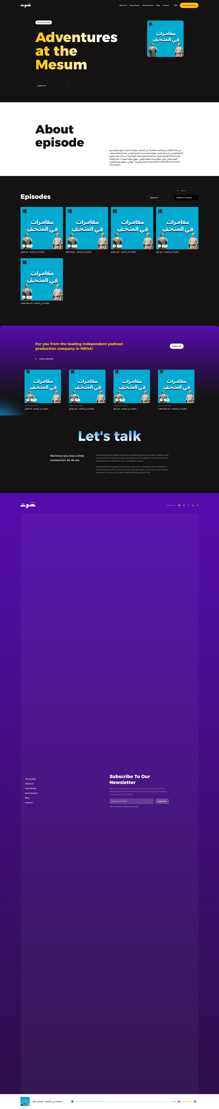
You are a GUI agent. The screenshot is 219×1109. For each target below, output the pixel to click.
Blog (158, 5)
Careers (166, 5)
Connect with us (189, 5)
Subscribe (162, 801)
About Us (123, 5)
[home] (26, 5)
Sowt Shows (135, 5)
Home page (30, 779)
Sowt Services (148, 5)
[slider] (123, 1101)
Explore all (176, 346)
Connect (29, 803)
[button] (175, 5)
